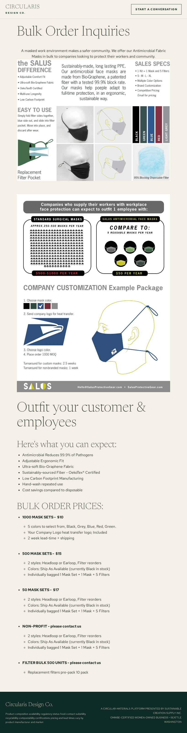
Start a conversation (156, 9)
